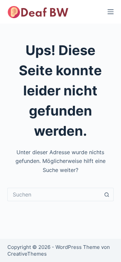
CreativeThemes (27, 254)
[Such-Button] (107, 194)
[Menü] (111, 12)
